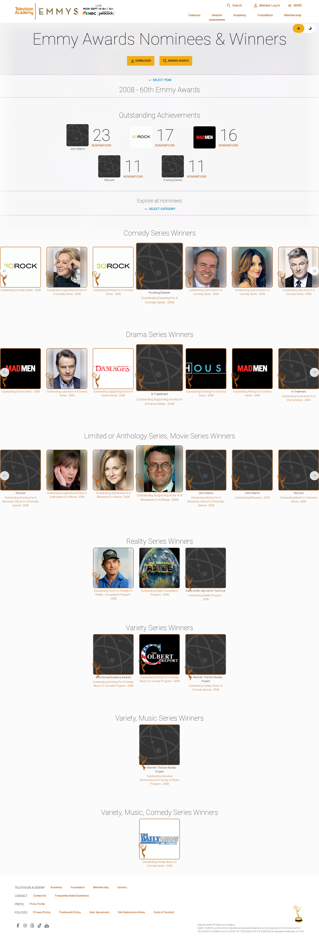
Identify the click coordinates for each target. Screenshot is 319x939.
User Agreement (99, 912)
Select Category (162, 209)
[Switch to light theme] (298, 28)
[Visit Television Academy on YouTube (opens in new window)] (47, 925)
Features (194, 15)
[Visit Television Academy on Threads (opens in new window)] (32, 925)
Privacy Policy (41, 912)
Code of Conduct (164, 912)
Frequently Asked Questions (72, 895)
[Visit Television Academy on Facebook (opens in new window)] (18, 925)
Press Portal (37, 903)
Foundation (265, 15)
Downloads (143, 60)
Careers (122, 887)
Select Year (162, 80)
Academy (240, 15)
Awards (217, 15)
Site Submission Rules (131, 912)
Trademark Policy (70, 912)
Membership (292, 15)
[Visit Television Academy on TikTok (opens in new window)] (39, 925)
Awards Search (178, 60)
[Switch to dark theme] (310, 28)
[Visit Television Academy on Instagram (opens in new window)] (25, 925)
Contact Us (39, 895)
